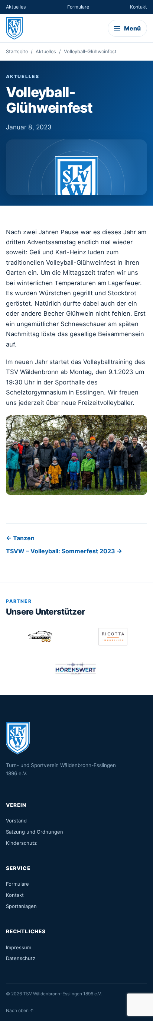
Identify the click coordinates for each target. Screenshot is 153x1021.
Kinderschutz (21, 843)
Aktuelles (16, 7)
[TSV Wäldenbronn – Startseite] (15, 28)
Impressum (18, 947)
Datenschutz (20, 958)
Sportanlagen (21, 906)
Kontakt (138, 7)
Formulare (78, 7)
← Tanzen (20, 538)
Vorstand (16, 821)
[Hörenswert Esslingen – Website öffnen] (76, 668)
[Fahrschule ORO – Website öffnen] (40, 636)
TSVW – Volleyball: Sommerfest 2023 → (64, 551)
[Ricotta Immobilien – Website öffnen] (113, 636)
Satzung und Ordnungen (34, 832)
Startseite (17, 51)
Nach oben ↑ (20, 1010)
